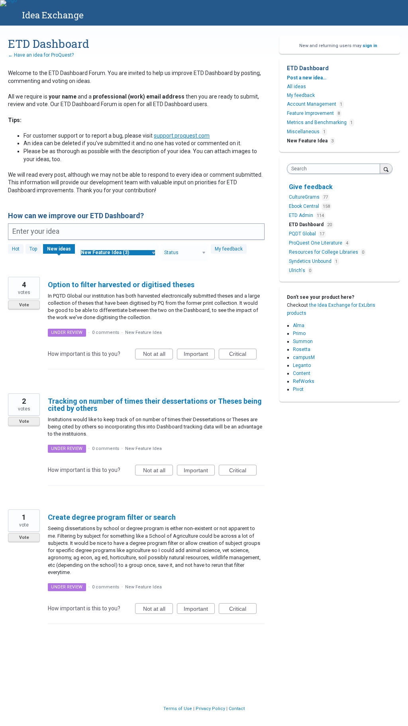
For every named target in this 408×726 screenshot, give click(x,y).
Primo (299, 333)
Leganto (302, 365)
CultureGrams (305, 197)
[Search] (386, 169)
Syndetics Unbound (311, 261)
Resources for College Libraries (324, 252)
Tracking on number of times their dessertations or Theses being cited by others (155, 404)
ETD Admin (301, 215)
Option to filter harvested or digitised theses (121, 284)
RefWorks (303, 381)
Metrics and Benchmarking (317, 122)
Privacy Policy (211, 708)
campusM (304, 357)
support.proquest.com (182, 135)
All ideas (296, 86)
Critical (243, 355)
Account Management (311, 104)
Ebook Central (304, 206)
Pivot (298, 389)
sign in (370, 45)
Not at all (158, 355)
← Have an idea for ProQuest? (41, 55)
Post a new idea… (306, 78)
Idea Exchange (53, 15)
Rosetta (301, 349)
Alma (298, 325)
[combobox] (335, 169)
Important (199, 355)
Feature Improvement (310, 113)
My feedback (229, 249)
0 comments (105, 332)
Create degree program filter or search (112, 517)
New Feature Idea (143, 332)
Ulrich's (297, 270)
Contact (237, 708)
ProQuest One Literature (316, 243)
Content (301, 373)
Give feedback (311, 187)
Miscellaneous (303, 131)
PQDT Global (303, 234)
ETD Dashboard (307, 224)
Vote (24, 305)
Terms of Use (178, 708)
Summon (303, 341)
